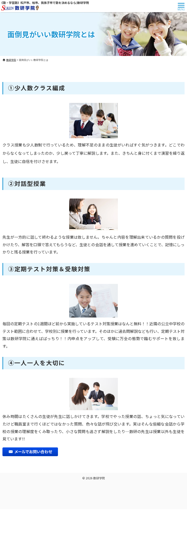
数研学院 (99, 478)
